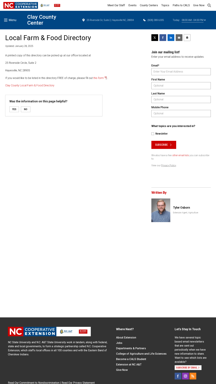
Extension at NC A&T (129, 364)
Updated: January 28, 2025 (19, 46)
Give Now (199, 5)
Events (132, 5)
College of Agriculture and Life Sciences (141, 353)
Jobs (119, 343)
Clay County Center (41, 20)
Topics (165, 5)
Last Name (158, 93)
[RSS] (193, 376)
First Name (158, 79)
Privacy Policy (168, 165)
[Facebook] (178, 376)
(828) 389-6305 (155, 20)
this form (98, 78)
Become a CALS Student (131, 359)
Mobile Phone (159, 107)
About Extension (126, 337)
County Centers (149, 5)
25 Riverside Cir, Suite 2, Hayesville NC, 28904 (110, 20)
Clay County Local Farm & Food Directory (29, 85)
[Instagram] (185, 376)
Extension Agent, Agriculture (185, 212)
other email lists (180, 155)
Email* (155, 65)
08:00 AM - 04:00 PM (192, 20)
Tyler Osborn (181, 207)
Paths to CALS (181, 5)
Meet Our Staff (116, 5)
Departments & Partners (131, 348)
